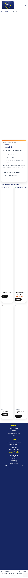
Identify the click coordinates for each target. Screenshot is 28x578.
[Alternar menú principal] (25, 5)
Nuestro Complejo (14, 428)
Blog (14, 435)
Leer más (5, 296)
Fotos (14, 431)
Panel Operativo (14, 463)
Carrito (14, 457)
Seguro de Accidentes (14, 449)
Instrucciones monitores (14, 433)
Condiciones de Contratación (14, 442)
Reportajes (14, 430)
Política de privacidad (14, 444)
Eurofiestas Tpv (14, 461)
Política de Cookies (14, 446)
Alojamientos (8, 142)
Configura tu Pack (14, 455)
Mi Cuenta (14, 458)
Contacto (14, 436)
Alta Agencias (14, 460)
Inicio (4, 142)
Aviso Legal (14, 447)
